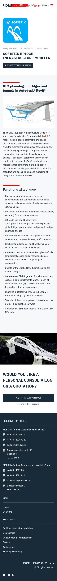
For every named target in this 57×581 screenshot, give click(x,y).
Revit (44, 136)
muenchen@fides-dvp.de (19, 480)
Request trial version (18, 65)
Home (6, 507)
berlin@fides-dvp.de (16, 445)
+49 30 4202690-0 (16, 434)
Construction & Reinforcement (17, 538)
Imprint (26, 563)
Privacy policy (40, 563)
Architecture (9, 547)
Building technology (12, 551)
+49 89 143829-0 (15, 470)
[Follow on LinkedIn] (9, 575)
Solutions (7, 512)
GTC (52, 563)
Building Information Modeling (18, 528)
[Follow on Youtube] (4, 575)
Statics (6, 542)
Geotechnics (9, 533)
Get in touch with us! (28, 397)
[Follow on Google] (13, 575)
